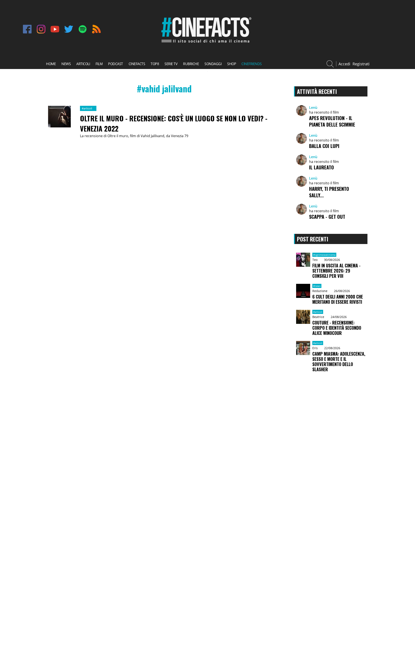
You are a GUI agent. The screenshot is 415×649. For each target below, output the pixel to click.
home (51, 63)
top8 (155, 63)
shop (231, 63)
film (99, 63)
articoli (83, 63)
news (66, 63)
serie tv (170, 63)
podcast (115, 63)
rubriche (191, 63)
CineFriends (251, 63)
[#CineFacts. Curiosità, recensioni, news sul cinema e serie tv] (205, 43)
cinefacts (137, 63)
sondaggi (213, 63)
